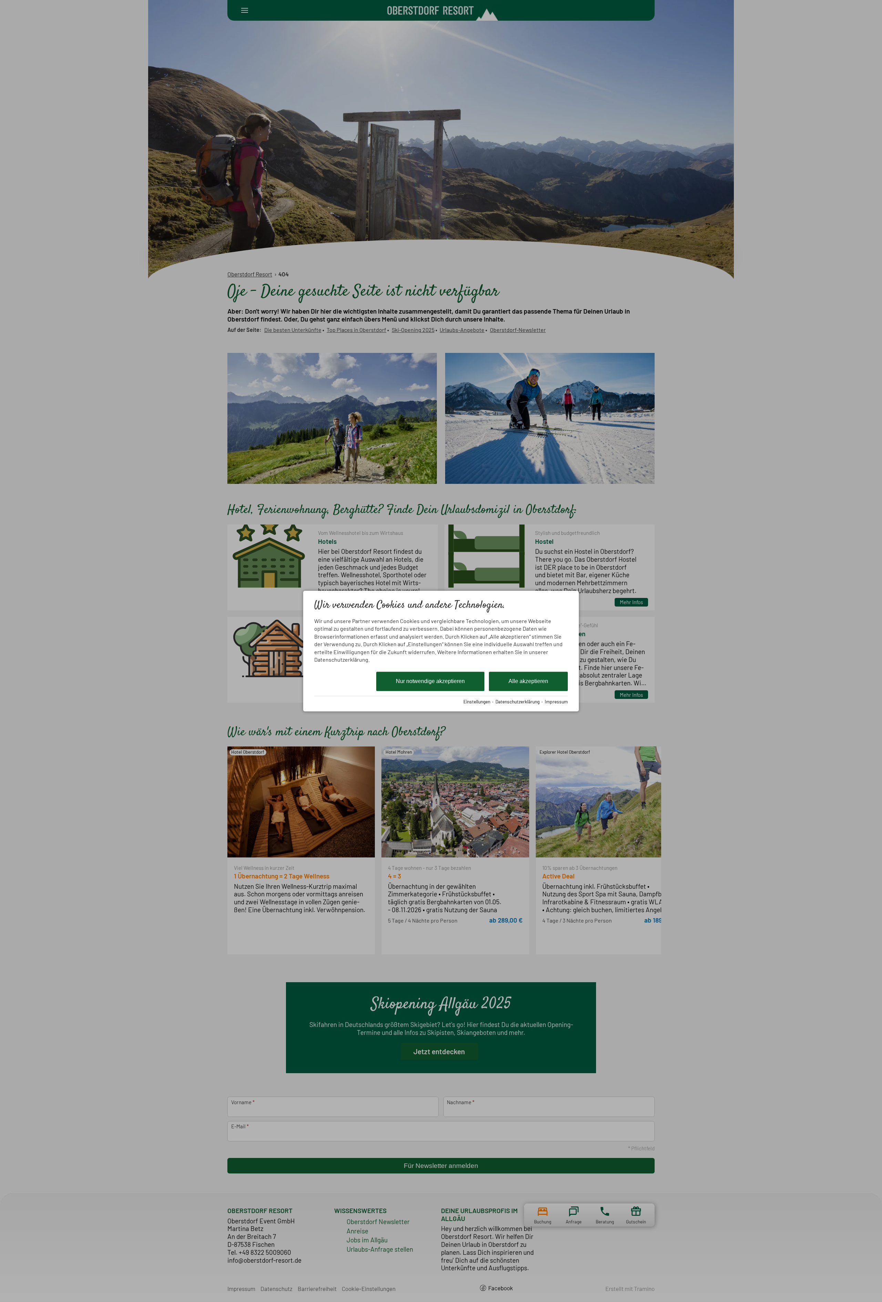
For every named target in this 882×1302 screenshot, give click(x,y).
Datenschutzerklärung (517, 701)
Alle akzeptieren (528, 681)
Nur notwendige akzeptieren (430, 681)
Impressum (556, 701)
